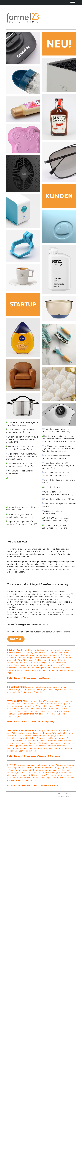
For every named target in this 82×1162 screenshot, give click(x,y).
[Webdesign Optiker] (59, 439)
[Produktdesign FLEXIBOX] (59, 44)
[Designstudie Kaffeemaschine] (23, 508)
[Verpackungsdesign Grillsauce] (59, 117)
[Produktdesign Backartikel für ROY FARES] (59, 308)
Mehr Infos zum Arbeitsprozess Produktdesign (28, 678)
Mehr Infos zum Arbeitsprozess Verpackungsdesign (31, 721)
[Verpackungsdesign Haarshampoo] (23, 515)
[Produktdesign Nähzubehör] (59, 499)
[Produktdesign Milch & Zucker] (59, 487)
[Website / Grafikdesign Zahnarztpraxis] (59, 526)
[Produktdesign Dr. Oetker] (23, 138)
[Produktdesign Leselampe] (59, 519)
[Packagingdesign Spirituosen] (59, 481)
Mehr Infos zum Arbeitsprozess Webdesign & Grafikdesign (34, 756)
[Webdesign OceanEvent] (59, 448)
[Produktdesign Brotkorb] (23, 430)
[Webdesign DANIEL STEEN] (59, 384)
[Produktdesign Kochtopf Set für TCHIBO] (23, 406)
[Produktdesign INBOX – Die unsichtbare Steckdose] (59, 430)
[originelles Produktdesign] (59, 474)
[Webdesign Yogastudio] (23, 522)
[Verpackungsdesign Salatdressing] (59, 493)
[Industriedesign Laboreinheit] (23, 211)
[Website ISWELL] (23, 456)
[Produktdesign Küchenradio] (59, 505)
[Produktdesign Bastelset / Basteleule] (23, 439)
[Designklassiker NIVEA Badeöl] (23, 337)
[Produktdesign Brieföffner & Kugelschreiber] (23, 490)
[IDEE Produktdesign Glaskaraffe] (59, 196)
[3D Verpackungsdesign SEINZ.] (59, 269)
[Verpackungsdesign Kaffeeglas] (23, 472)
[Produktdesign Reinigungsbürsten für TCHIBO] (59, 344)
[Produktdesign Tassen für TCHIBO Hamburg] (23, 277)
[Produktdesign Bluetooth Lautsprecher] (23, 447)
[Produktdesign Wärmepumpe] (23, 173)
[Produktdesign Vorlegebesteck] (23, 464)
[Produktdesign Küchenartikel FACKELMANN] (23, 80)
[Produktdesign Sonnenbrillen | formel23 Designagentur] (59, 162)
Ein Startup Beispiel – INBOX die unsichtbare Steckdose (32, 785)
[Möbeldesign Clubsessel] (23, 375)
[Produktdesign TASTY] (59, 75)
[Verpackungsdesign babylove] (59, 226)
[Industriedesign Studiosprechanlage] (59, 512)
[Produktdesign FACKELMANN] (23, 246)
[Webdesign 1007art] (59, 414)
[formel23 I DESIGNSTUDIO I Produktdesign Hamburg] (23, 23)
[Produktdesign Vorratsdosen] (59, 465)
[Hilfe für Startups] (23, 304)
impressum (63, 793)
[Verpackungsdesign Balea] (23, 109)
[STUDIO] (23, 423)
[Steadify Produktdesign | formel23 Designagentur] (23, 48)
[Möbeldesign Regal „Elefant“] (59, 457)
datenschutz (63, 796)
